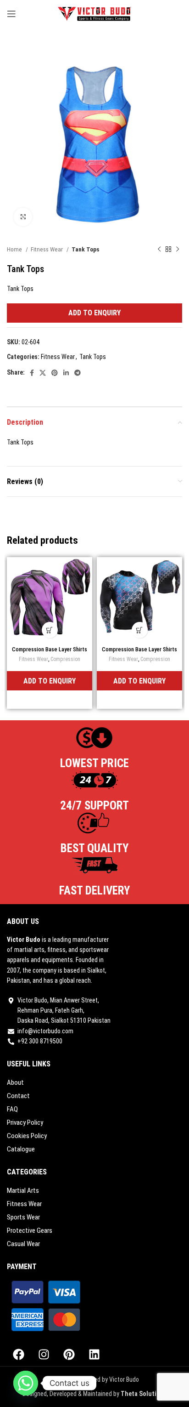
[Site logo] (95, 13)
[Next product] (177, 249)
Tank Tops (86, 249)
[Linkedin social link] (66, 373)
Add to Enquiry (94, 312)
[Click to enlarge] (23, 217)
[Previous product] (159, 249)
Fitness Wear (47, 249)
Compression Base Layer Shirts (49, 649)
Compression (65, 659)
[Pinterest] (68, 1354)
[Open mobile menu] (11, 14)
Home (15, 249)
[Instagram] (43, 1354)
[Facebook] (18, 1354)
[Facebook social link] (32, 373)
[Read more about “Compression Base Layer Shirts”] (50, 630)
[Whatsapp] (25, 1383)
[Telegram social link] (77, 373)
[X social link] (43, 373)
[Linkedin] (94, 1354)
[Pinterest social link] (55, 373)
